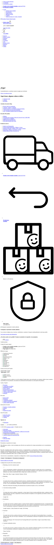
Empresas (5, 393)
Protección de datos (7, 430)
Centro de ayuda (6, 98)
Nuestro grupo (6, 416)
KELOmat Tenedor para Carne (9, 121)
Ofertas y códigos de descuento (9, 391)
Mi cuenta (5, 101)
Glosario (5, 408)
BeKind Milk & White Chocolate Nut (11, 130)
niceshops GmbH (10, 427)
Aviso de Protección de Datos (36, 455)
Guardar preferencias (5, 542)
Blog (4, 409)
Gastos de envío (9, 13)
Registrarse (5, 399)
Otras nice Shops (6, 438)
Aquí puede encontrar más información (9, 334)
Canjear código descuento (8, 402)
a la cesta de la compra (8, 4)
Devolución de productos (8, 389)
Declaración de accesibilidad (9, 432)
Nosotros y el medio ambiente (9, 407)
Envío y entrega (6, 388)
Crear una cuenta (6, 27)
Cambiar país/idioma (12, 424)
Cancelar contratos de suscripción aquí (11, 435)
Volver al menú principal (8, 1)
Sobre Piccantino (6, 415)
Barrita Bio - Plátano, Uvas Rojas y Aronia (12, 129)
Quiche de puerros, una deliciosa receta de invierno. (14, 108)
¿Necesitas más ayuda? (8, 392)
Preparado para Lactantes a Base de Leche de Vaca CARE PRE (16, 117)
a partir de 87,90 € (14, 6)
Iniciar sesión (6, 397)
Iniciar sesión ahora (7, 23)
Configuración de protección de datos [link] (11, 433)
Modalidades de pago (7, 387)
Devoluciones (9, 12)
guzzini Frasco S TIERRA (8, 118)
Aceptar (2, 458)
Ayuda (4, 9)
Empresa (5, 437)
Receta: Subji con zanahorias (9, 106)
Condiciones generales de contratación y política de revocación (16, 431)
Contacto (8, 15)
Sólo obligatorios (8, 458)
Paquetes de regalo (7, 410)
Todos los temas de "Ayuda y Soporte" (14, 16)
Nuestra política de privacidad (7, 460)
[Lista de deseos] (4, 30)
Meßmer (5, 116)
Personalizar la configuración (18, 458)
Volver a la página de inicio (6, 93)
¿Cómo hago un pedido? (8, 386)
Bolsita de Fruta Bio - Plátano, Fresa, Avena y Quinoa (14, 128)
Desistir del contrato (5, 440)
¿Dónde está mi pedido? (11, 10)
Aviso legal (5, 429)
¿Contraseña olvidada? (8, 400)
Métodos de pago (9, 14)
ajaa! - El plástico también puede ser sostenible (12, 111)
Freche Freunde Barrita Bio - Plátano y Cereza (12, 127)
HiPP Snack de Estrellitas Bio (9, 119)
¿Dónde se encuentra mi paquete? (10, 401)
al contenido (5, 2)
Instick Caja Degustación (8, 126)
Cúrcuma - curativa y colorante (9, 107)
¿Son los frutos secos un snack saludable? (11, 110)
